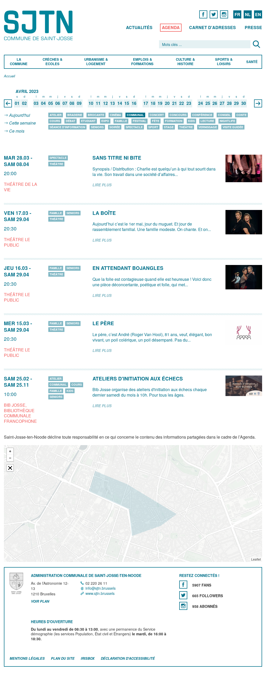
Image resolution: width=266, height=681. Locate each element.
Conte (241, 115)
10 (91, 103)
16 (134, 103)
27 (222, 103)
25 (207, 103)
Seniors (97, 127)
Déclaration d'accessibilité (128, 658)
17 (145, 103)
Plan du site (63, 658)
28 (229, 103)
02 (24, 103)
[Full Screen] (10, 468)
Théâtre (186, 127)
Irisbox (88, 658)
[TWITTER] (214, 14)
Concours (178, 115)
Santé (252, 62)
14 (119, 103)
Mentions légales (27, 658)
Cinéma (115, 115)
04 (43, 103)
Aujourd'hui (19, 115)
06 (57, 103)
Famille (121, 121)
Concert (157, 115)
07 (65, 103)
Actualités (139, 27)
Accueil (9, 76)
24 (200, 103)
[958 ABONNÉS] (183, 606)
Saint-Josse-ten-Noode (39, 25)
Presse (253, 27)
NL (248, 14)
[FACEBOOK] (203, 14)
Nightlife (227, 121)
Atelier (56, 115)
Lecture (207, 121)
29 (236, 103)
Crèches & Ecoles (52, 61)
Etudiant (88, 121)
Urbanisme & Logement (96, 61)
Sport (153, 127)
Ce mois (16, 131)
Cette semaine (22, 123)
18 (153, 103)
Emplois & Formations (142, 61)
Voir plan (40, 601)
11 (98, 103)
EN (258, 14)
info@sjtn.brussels (100, 588)
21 (174, 103)
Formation (173, 121)
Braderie (74, 115)
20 (167, 103)
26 (214, 103)
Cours (55, 121)
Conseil (224, 115)
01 (17, 103)
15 (126, 103)
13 (112, 103)
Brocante (96, 115)
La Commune (19, 61)
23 (189, 103)
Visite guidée (233, 127)
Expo (105, 121)
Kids (191, 121)
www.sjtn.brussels (100, 593)
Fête (155, 121)
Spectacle (134, 127)
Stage (169, 127)
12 (105, 103)
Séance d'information (67, 127)
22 (181, 103)
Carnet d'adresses (212, 27)
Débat (70, 121)
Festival (139, 121)
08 (72, 103)
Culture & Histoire (185, 61)
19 (160, 103)
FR (237, 14)
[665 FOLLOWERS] (183, 595)
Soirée (114, 127)
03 (36, 103)
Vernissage (207, 127)
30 (243, 103)
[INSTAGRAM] (224, 14)
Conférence (202, 115)
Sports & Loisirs (224, 61)
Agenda (171, 27)
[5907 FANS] (183, 585)
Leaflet (256, 559)
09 (79, 103)
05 (50, 103)
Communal (135, 115)
